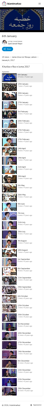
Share (9, 49)
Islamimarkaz (14, 3)
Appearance (37, 405)
